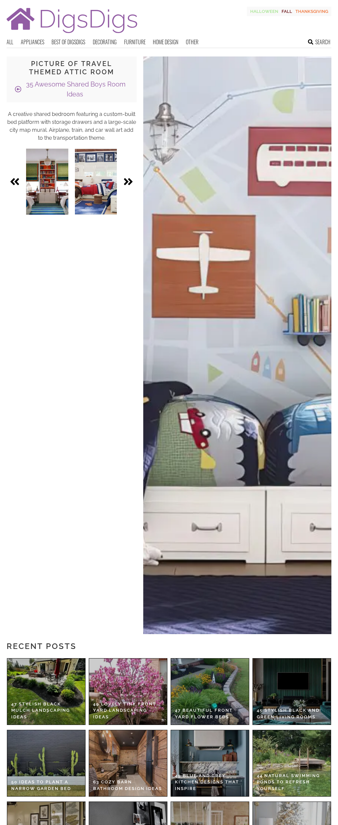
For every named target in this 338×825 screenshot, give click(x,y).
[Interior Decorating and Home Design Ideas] (72, 34)
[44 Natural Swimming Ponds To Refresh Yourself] (292, 763)
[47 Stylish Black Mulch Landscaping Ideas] (46, 692)
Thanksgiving (311, 11)
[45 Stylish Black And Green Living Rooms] (292, 692)
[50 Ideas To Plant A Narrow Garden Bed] (46, 763)
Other (192, 42)
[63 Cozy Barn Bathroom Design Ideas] (128, 763)
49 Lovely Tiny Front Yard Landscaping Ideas (124, 710)
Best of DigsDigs (68, 42)
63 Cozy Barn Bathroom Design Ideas (127, 785)
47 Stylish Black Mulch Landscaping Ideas (40, 710)
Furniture (135, 42)
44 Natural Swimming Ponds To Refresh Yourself (288, 782)
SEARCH (322, 42)
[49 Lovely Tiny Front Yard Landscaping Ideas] (128, 692)
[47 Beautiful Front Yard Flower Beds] (210, 692)
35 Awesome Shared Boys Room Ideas (74, 89)
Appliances (32, 42)
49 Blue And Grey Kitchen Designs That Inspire (207, 782)
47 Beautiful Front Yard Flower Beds (204, 713)
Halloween (264, 11)
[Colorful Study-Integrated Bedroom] (47, 182)
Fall (287, 11)
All (10, 42)
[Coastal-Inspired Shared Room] (96, 182)
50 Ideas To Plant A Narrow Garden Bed (41, 785)
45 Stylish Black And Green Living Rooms (288, 713)
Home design (165, 42)
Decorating (105, 42)
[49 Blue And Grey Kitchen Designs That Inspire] (210, 763)
